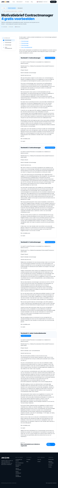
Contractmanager (25, 41)
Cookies (50, 466)
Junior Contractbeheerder (26, 47)
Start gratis (53, 1)
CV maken (27, 1)
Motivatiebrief (19, 1)
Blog (32, 1)
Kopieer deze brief (50, 57)
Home (14, 1)
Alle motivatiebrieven (19, 462)
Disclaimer (50, 464)
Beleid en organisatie (11, 8)
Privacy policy (51, 459)
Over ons (39, 459)
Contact (38, 461)
